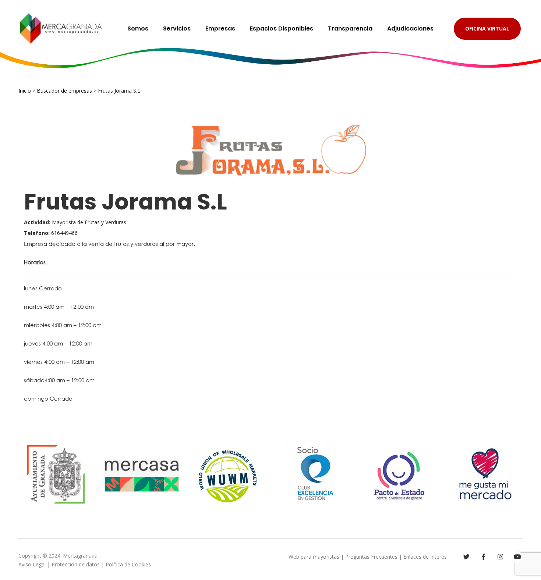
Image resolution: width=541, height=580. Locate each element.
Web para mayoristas (314, 556)
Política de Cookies (128, 564)
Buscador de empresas (64, 90)
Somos (137, 28)
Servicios (177, 28)
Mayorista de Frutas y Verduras (75, 222)
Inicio (24, 90)
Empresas (220, 28)
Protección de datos (76, 564)
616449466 (51, 232)
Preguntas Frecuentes (371, 556)
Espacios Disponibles (281, 28)
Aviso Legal (32, 564)
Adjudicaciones (410, 28)
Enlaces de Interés (425, 556)
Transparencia (350, 28)
